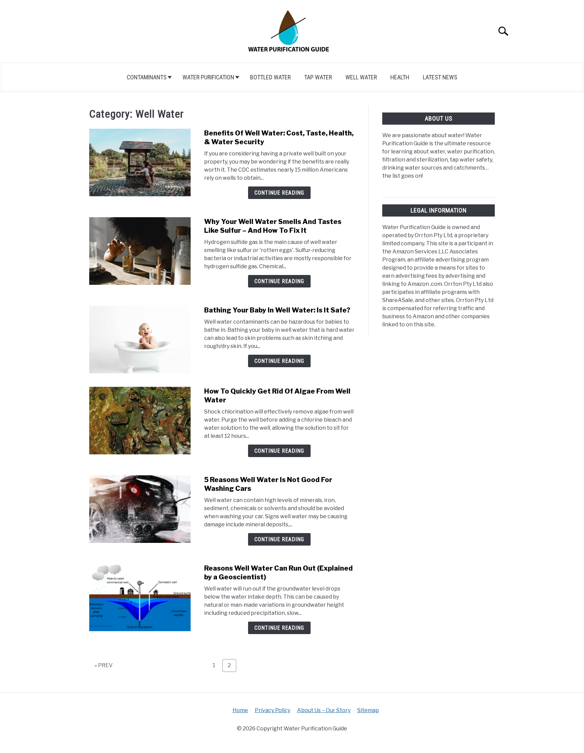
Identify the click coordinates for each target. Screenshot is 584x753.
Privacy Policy (272, 710)
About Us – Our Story (323, 710)
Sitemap (368, 710)
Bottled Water (270, 77)
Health (399, 77)
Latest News (440, 77)
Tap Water (318, 77)
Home (240, 710)
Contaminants (147, 77)
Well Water (361, 77)
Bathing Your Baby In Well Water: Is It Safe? (277, 310)
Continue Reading (279, 193)
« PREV (104, 665)
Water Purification (208, 77)
